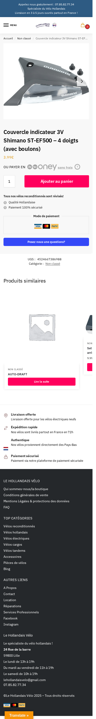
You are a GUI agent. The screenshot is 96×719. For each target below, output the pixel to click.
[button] (83, 25)
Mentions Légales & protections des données (36, 501)
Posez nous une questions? (46, 242)
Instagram (10, 624)
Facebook (10, 618)
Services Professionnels (21, 612)
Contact (9, 594)
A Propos (10, 588)
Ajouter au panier (57, 181)
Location (9, 600)
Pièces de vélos (14, 563)
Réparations (12, 606)
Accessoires (12, 557)
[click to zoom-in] (46, 81)
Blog (6, 569)
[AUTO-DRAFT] (41, 326)
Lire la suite (41, 381)
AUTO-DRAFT (17, 374)
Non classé (24, 38)
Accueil (8, 38)
